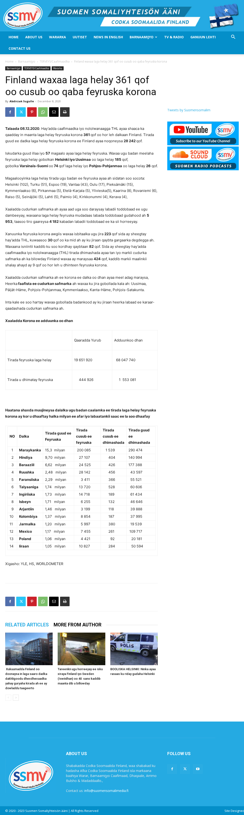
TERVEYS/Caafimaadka (55, 61)
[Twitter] (21, 112)
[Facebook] (10, 112)
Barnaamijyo (141, 37)
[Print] (65, 112)
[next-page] (16, 698)
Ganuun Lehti (203, 37)
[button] (233, 37)
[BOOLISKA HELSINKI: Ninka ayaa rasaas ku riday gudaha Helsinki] (134, 649)
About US (33, 37)
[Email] (54, 112)
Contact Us (19, 48)
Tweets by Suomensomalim (188, 110)
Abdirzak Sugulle (22, 101)
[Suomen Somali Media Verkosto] (122, 15)
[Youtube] (198, 769)
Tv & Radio (174, 37)
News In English (108, 37)
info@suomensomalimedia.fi (106, 790)
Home (14, 37)
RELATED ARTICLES (27, 625)
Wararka (57, 37)
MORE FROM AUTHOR (78, 625)
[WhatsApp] (43, 112)
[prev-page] (8, 698)
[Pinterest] (32, 112)
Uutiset (80, 37)
